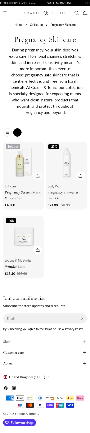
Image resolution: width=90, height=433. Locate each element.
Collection (36, 24)
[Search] (76, 13)
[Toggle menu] (5, 13)
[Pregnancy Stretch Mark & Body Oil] (23, 162)
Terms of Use (53, 329)
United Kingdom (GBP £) (27, 377)
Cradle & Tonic (25, 414)
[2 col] (17, 132)
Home (18, 24)
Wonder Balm (15, 266)
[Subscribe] (82, 318)
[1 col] (7, 132)
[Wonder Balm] (23, 236)
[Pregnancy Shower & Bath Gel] (66, 162)
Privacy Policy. (74, 329)
